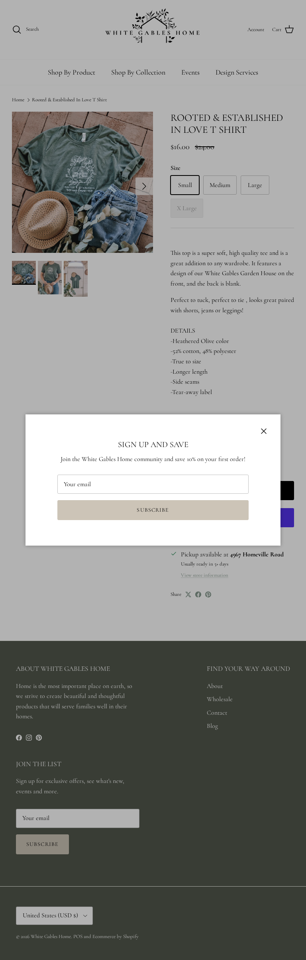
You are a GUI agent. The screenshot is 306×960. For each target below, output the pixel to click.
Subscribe (153, 510)
